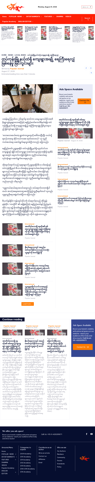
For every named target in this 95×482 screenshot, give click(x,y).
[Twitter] (91, 73)
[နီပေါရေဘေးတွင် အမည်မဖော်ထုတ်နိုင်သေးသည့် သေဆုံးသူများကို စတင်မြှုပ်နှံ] (43, 33)
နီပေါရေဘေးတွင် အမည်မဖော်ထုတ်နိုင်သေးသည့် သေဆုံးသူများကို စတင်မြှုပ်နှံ (31, 29)
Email (40, 462)
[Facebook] (86, 68)
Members (60, 454)
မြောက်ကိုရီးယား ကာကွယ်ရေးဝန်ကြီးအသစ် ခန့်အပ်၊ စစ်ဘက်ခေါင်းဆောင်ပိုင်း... (55, 29)
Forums (59, 460)
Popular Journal (17, 69)
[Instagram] (91, 68)
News (10, 55)
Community (61, 457)
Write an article (44, 453)
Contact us (43, 456)
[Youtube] (91, 434)
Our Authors (61, 451)
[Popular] (16, 7)
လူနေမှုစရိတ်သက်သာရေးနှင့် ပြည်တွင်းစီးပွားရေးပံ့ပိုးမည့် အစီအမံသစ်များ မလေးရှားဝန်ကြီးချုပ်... (79, 29)
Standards (61, 464)
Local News (20, 55)
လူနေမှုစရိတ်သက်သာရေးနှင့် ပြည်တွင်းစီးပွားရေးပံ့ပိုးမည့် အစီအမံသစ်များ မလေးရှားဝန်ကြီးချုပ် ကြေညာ (75, 200)
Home (4, 55)
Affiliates (42, 459)
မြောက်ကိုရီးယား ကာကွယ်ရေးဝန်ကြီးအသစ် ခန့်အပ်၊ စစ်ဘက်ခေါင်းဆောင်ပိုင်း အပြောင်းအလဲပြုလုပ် (74, 184)
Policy (59, 467)
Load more (27, 304)
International (29, 224)
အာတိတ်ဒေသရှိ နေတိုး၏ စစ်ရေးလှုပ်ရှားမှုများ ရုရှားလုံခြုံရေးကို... (7, 28)
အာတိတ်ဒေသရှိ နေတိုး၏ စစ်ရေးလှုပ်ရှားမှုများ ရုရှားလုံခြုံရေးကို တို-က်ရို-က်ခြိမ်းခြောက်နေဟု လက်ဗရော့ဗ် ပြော (75, 122)
